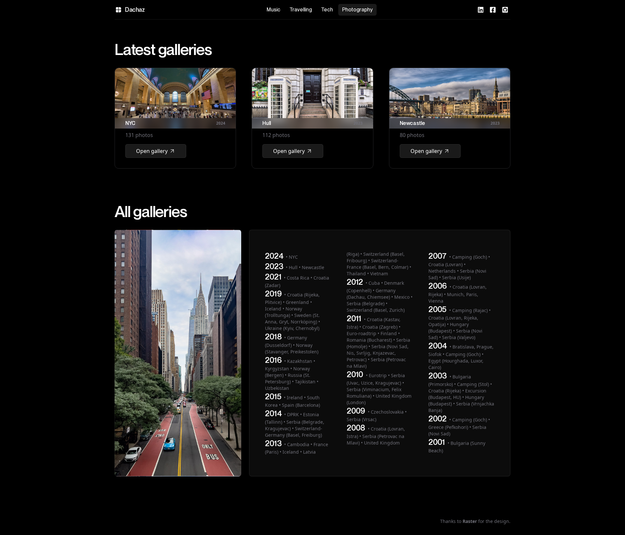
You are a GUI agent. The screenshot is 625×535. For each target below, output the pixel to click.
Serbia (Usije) (456, 277)
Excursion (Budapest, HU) (457, 394)
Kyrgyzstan (277, 368)
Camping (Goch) (469, 257)
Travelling (300, 10)
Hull (293, 267)
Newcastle (313, 267)
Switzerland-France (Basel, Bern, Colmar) (377, 263)
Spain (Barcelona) (301, 405)
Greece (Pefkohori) (448, 427)
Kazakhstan (299, 361)
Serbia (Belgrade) (365, 303)
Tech (327, 10)
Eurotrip (378, 375)
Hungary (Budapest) (448, 327)
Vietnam (379, 273)
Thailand (356, 273)
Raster (470, 521)
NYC (293, 257)
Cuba (374, 283)
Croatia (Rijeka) (444, 391)
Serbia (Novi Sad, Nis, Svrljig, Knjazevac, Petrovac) (378, 353)
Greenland (297, 302)
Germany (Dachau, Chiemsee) (371, 293)
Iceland (273, 309)
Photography (357, 10)
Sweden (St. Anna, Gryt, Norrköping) (292, 318)
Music (273, 10)
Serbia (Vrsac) (361, 419)
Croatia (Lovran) (445, 264)
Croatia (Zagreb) (379, 327)
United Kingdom (382, 443)
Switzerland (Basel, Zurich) (376, 310)
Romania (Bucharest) (369, 340)
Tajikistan (305, 381)
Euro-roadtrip (361, 333)
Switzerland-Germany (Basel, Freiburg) (293, 431)
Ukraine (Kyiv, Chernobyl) (292, 328)
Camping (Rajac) (470, 310)
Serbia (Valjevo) (458, 337)
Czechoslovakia (387, 412)
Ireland (295, 397)
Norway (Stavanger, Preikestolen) (291, 348)
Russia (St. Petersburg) (287, 378)
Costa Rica (298, 278)
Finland (389, 333)
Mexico (402, 297)
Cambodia (298, 444)
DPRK (293, 414)
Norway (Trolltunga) (283, 312)
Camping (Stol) (473, 384)
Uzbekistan (277, 388)
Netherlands (442, 271)
